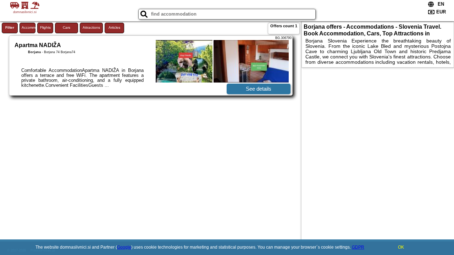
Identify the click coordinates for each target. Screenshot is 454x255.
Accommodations (28, 27)
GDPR (358, 247)
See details (258, 89)
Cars (66, 27)
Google (124, 247)
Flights (45, 27)
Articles (114, 27)
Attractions (91, 27)
